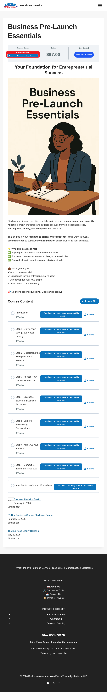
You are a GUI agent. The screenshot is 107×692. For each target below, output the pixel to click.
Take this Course (84, 55)
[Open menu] (100, 5)
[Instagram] (59, 682)
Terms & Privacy (55, 598)
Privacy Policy (22, 568)
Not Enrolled (22, 53)
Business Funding (56, 623)
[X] (53, 682)
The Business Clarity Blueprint (23, 531)
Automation (56, 618)
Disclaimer (57, 568)
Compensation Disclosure (79, 568)
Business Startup (56, 614)
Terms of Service (41, 568)
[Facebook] (48, 682)
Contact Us (55, 594)
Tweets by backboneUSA (54, 653)
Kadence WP (80, 676)
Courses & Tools (55, 590)
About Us (55, 586)
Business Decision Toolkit (27, 499)
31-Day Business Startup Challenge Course (30, 515)
